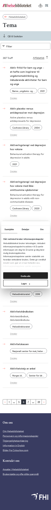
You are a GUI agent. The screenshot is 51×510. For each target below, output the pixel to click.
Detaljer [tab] (25, 229)
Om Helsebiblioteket (13, 431)
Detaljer (13, 98)
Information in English (14, 445)
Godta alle (25, 276)
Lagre (24, 283)
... (14, 401)
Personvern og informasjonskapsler (20, 435)
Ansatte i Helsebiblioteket (16, 469)
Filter (9, 46)
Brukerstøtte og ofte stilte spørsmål (21, 474)
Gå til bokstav (15, 36)
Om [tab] (42, 229)
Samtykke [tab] (9, 229)
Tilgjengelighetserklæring (15, 440)
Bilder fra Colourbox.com (15, 450)
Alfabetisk (38, 57)
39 (39, 401)
